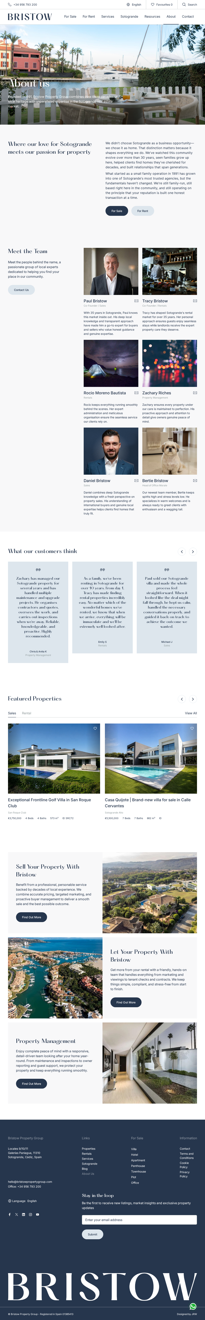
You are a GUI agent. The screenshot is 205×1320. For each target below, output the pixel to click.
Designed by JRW (187, 1314)
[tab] (12, 713)
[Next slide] (193, 552)
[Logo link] (30, 16)
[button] (134, 4)
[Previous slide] (182, 552)
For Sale (117, 211)
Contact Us (21, 290)
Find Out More (31, 917)
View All (191, 713)
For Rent (142, 211)
